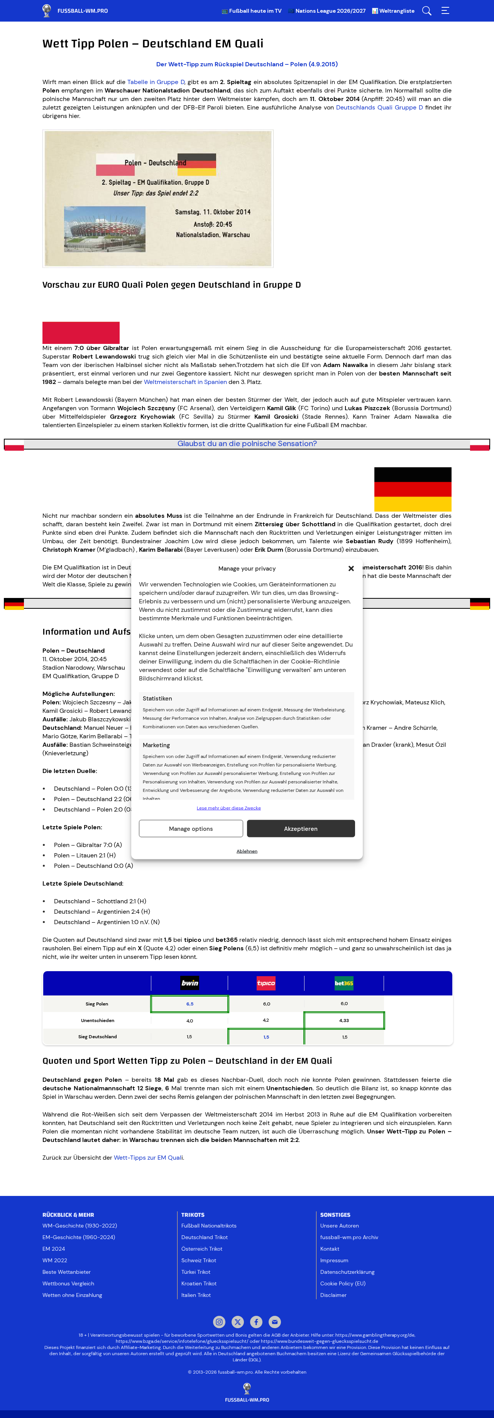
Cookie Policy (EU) (342, 1283)
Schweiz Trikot (198, 1260)
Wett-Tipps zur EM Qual (147, 1158)
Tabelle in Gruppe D (155, 82)
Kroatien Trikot (199, 1283)
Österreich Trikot (201, 1248)
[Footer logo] (247, 1393)
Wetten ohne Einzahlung (72, 1295)
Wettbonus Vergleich (68, 1283)
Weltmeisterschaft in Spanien (185, 382)
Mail (275, 1323)
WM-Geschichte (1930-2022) (79, 1225)
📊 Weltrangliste (393, 10)
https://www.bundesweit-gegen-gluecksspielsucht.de (319, 1341)
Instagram (219, 1323)
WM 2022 (54, 1260)
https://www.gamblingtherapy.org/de (374, 1335)
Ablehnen (247, 851)
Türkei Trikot (195, 1271)
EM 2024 (53, 1248)
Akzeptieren (301, 828)
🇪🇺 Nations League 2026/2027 (326, 10)
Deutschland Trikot (204, 1237)
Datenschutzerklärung (347, 1271)
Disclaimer (333, 1295)
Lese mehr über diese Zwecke (229, 808)
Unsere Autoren (339, 1225)
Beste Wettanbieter (66, 1271)
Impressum (334, 1260)
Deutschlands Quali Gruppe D (379, 107)
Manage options (191, 828)
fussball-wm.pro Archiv (349, 1237)
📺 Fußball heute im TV (252, 10)
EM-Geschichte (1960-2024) (78, 1237)
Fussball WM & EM (81, 11)
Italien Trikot (196, 1295)
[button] (351, 569)
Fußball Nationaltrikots (209, 1225)
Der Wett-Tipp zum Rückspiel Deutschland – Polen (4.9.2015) (247, 64)
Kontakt (329, 1248)
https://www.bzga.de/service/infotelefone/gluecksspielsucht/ (182, 1341)
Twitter (238, 1323)
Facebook (256, 1323)
